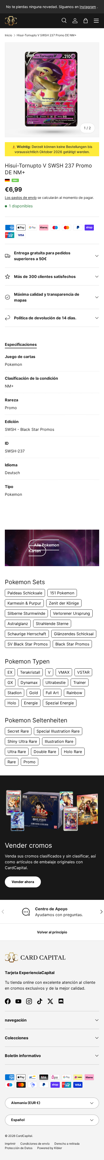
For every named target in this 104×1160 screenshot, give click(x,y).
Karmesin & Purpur (24, 603)
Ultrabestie (55, 682)
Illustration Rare (59, 741)
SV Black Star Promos (27, 644)
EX (9, 672)
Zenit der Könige (64, 603)
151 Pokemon (62, 592)
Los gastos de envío (21, 197)
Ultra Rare (16, 751)
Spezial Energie (59, 702)
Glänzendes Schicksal (74, 633)
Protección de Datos (18, 1148)
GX (10, 682)
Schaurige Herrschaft (26, 633)
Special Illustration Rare (58, 731)
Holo (11, 702)
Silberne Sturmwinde (26, 613)
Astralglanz (17, 623)
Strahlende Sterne (52, 623)
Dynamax (29, 682)
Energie (31, 702)
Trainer (79, 682)
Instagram (88, 7)
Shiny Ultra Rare (22, 741)
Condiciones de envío (35, 1143)
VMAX (63, 672)
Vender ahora (23, 882)
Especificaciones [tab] (21, 344)
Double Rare (45, 751)
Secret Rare (18, 731)
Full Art (52, 692)
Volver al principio (52, 932)
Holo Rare (73, 751)
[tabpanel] (52, 425)
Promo (29, 761)
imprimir (10, 1143)
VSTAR (83, 672)
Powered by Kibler (49, 1148)
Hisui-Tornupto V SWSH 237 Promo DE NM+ (46, 35)
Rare (11, 761)
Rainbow (74, 692)
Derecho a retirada (67, 1143)
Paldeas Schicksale (24, 592)
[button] (85, 20)
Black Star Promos (72, 644)
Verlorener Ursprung (71, 613)
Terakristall (30, 672)
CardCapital (24, 1136)
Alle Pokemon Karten (44, 548)
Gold (33, 692)
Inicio (8, 35)
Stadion (14, 692)
